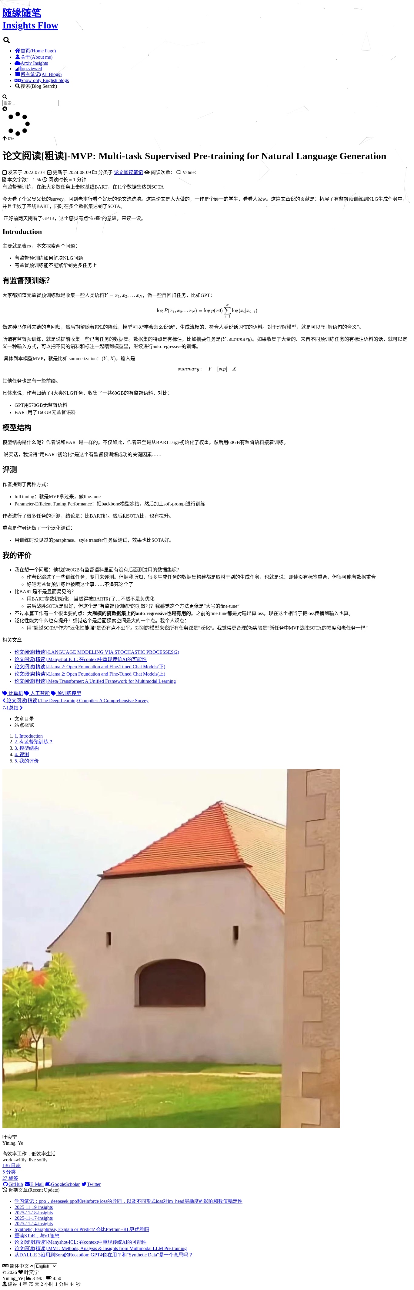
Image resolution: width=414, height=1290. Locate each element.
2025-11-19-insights (34, 1207)
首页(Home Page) (38, 50)
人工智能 (39, 693)
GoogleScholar (65, 1184)
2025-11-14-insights (34, 1223)
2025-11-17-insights (34, 1218)
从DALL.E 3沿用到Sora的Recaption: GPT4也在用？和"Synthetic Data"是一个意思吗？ (104, 1254)
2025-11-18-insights (34, 1212)
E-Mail (37, 1184)
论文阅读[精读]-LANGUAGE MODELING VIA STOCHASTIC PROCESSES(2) (97, 652)
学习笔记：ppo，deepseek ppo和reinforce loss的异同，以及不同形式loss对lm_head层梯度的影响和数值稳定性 (128, 1201)
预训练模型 (68, 693)
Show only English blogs (45, 80)
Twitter (94, 1184)
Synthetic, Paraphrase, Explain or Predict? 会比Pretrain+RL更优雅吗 (82, 1229)
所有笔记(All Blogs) (41, 74)
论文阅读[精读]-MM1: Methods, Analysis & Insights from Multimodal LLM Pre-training (101, 1248)
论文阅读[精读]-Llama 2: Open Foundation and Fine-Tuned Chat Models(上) (90, 673)
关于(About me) (36, 57)
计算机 (15, 693)
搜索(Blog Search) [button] (39, 86)
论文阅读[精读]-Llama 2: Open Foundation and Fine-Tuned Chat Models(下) (90, 666)
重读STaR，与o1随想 (37, 1235)
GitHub (15, 1184)
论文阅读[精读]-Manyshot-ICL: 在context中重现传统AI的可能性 (81, 659)
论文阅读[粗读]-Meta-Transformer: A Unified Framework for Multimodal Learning (95, 681)
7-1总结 (11, 707)
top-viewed (31, 68)
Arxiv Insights (34, 63)
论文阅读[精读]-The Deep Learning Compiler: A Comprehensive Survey (77, 700)
